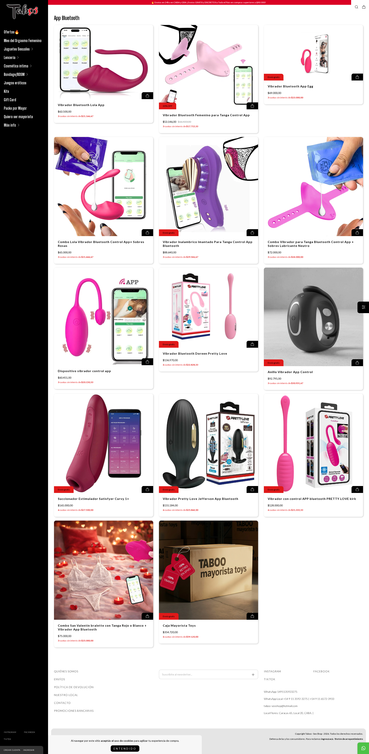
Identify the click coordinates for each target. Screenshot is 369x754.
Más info (10, 125)
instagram (10, 732)
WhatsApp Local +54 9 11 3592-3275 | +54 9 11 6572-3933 (299, 698)
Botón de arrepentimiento (349, 738)
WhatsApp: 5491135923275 (280, 691)
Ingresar (28, 750)
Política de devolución (74, 687)
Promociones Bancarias (74, 710)
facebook (29, 732)
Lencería (9, 57)
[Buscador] (356, 7)
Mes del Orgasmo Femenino (23, 40)
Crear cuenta (12, 750)
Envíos (59, 679)
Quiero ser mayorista (18, 116)
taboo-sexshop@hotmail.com (281, 706)
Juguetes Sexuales (17, 49)
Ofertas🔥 (11, 32)
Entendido (125, 748)
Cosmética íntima (16, 66)
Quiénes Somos (66, 671)
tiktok (7, 739)
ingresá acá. (327, 738)
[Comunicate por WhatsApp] (363, 748)
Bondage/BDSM (14, 74)
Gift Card (10, 99)
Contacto (62, 702)
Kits (6, 91)
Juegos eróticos (15, 82)
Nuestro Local (66, 695)
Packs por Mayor (15, 108)
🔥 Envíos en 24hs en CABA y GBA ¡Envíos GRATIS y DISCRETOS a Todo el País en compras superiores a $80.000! (208, 2)
